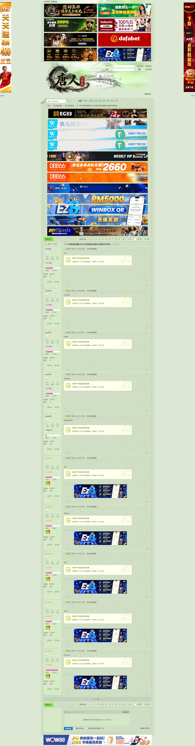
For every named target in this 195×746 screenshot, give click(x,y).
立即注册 (148, 69)
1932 (47, 466)
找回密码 (148, 66)
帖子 (68, 101)
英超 (100, 101)
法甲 (116, 101)
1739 (57, 424)
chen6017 (49, 458)
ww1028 (48, 249)
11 (47, 424)
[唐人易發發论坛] (68, 79)
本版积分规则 (144, 728)
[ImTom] (46, 244)
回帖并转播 (79, 728)
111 (52, 424)
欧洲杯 (91, 101)
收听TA (49, 282)
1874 (47, 659)
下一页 (146, 239)
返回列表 (83, 239)
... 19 (129, 239)
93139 (54, 672)
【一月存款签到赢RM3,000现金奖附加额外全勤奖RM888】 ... (98, 106)
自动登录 (140, 66)
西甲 (112, 101)
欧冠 (96, 101)
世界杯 (85, 101)
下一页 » (97, 699)
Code (79, 712)
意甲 (108, 101)
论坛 (49, 106)
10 (123, 239)
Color (68, 712)
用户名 (108, 66)
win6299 (48, 651)
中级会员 (49, 430)
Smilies (82, 712)
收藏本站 (54, 1)
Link (73, 712)
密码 (107, 69)
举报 (147, 286)
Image (71, 712)
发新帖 (48, 239)
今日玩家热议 (57, 106)
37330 (54, 270)
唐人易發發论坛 (44, 105)
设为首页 (47, 1)
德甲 (104, 101)
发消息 (57, 282)
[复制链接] (115, 244)
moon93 (48, 416)
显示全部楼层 (92, 249)
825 (47, 257)
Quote (76, 712)
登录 (78, 261)
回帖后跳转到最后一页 (96, 728)
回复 (68, 286)
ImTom (54, 244)
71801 (54, 480)
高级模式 (126, 712)
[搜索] (76, 101)
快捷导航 (147, 94)
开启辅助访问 (151, 2)
